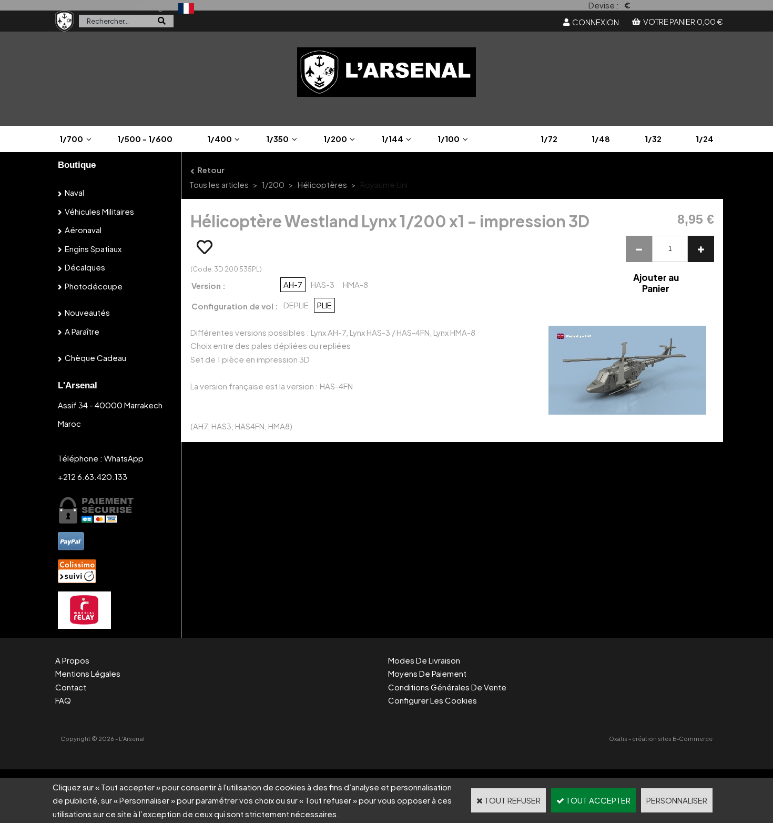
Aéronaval (83, 230)
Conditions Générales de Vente (447, 687)
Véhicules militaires (99, 211)
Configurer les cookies (432, 700)
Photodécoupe (94, 286)
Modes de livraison (424, 660)
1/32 (653, 139)
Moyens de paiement (427, 673)
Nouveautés (87, 312)
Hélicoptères (322, 184)
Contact (70, 687)
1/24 (705, 139)
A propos (72, 660)
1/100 (449, 139)
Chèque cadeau (95, 358)
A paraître (82, 331)
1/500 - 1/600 (144, 139)
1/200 (335, 139)
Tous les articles (219, 184)
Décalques (85, 267)
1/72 (549, 139)
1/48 (601, 139)
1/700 (71, 139)
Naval (74, 192)
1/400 (219, 139)
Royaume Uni (384, 184)
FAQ (63, 700)
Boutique (77, 165)
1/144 (392, 139)
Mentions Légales (87, 673)
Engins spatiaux (93, 249)
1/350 (277, 139)
